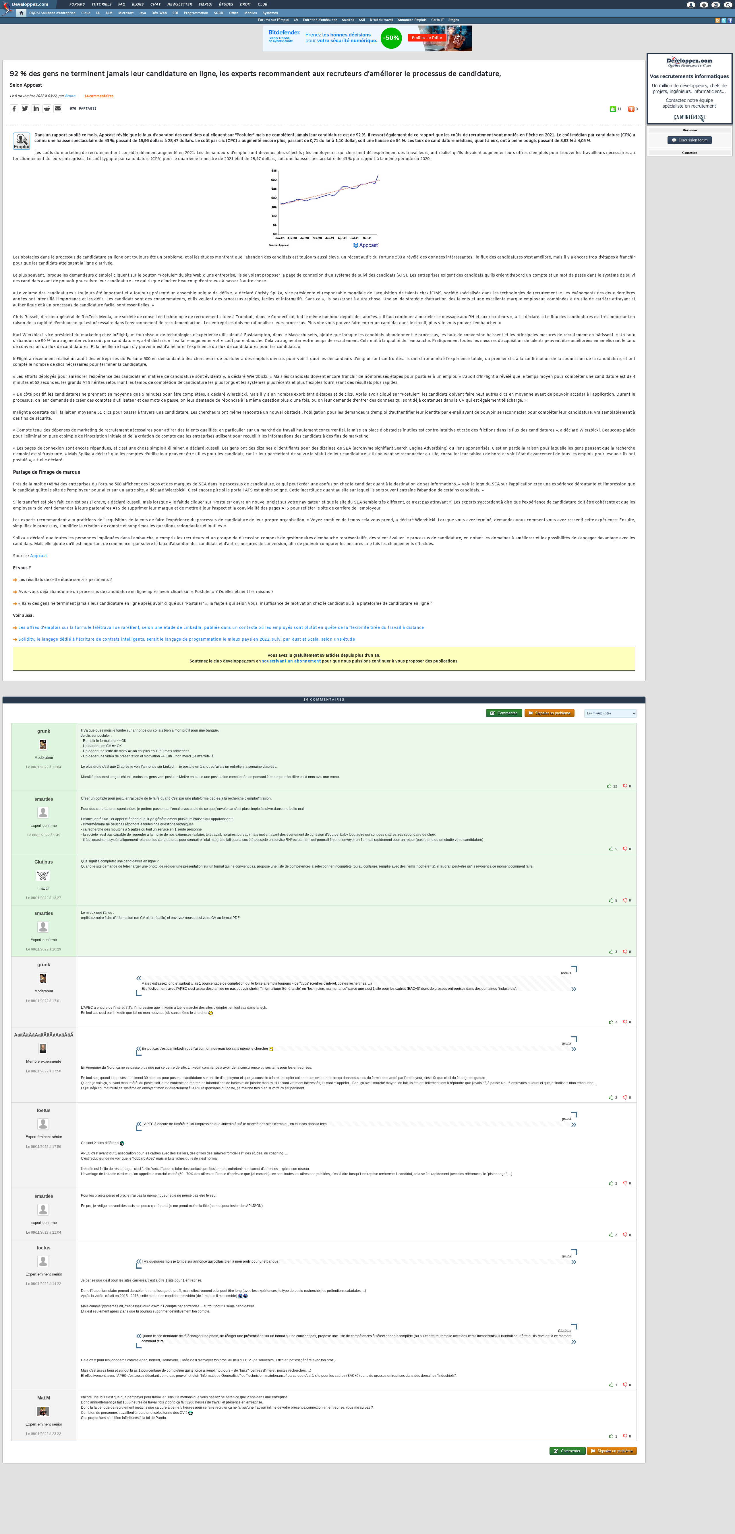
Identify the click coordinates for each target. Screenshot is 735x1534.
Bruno (70, 96)
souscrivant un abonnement (291, 661)
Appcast (38, 556)
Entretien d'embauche (320, 20)
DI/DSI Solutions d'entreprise (52, 13)
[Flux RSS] (717, 20)
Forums (77, 4)
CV (296, 20)
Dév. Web (159, 13)
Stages (453, 20)
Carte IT (437, 20)
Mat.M (43, 1397)
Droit (245, 4)
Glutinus (43, 862)
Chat (155, 4)
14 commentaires (98, 96)
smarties (43, 799)
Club (262, 4)
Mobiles (250, 13)
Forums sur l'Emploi (273, 20)
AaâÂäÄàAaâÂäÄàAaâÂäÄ (44, 1035)
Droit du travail (381, 20)
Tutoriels (101, 4)
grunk (43, 731)
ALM (109, 13)
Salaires (348, 20)
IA (98, 13)
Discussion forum (692, 140)
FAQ (121, 4)
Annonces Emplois (412, 20)
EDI (175, 13)
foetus (44, 1110)
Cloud (85, 13)
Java (142, 13)
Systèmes (270, 13)
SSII (362, 20)
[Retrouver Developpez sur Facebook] (730, 20)
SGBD (218, 13)
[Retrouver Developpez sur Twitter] (724, 20)
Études (225, 4)
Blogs (137, 4)
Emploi (205, 4)
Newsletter (179, 4)
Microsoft (126, 13)
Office (234, 13)
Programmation (196, 13)
